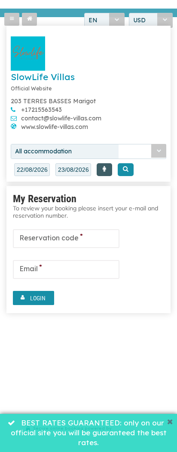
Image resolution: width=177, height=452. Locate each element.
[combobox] (88, 151)
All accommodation (43, 151)
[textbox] (32, 169)
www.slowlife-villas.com (54, 127)
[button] (104, 169)
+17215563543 (41, 110)
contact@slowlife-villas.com (61, 118)
